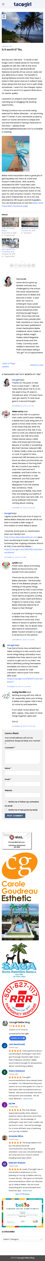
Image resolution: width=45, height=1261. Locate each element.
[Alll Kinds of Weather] (30, 222)
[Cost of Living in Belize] (10, 222)
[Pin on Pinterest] (29, 266)
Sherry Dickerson (17, 1071)
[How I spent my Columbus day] (10, 243)
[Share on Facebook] (16, 266)
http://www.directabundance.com (20, 537)
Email (8, 779)
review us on (16, 1038)
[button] (3, 4)
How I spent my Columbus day (8, 250)
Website (8, 790)
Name (8, 768)
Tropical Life (7, 46)
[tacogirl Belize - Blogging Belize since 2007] (22, 4)
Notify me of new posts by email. (23, 810)
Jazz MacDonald (17, 1044)
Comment (10, 747)
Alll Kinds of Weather (29, 228)
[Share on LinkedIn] (33, 266)
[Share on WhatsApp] (12, 266)
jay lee (12, 1103)
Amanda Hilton (16, 1136)
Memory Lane (36, 365)
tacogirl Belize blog (19, 1022)
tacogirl (15, 379)
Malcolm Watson (17, 1162)
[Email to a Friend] (25, 266)
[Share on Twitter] (20, 266)
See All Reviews (22, 1194)
